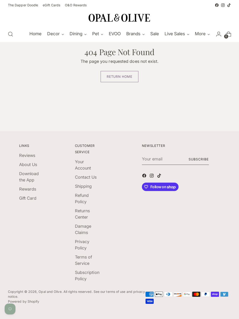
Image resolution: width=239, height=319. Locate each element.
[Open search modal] (10, 34)
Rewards (27, 189)
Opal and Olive (50, 292)
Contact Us (86, 177)
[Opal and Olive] (119, 17)
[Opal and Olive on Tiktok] (229, 5)
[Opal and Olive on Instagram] (223, 5)
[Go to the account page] (218, 34)
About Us (28, 164)
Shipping (83, 186)
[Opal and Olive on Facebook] (217, 5)
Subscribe (199, 159)
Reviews (27, 155)
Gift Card (28, 198)
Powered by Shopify (23, 301)
